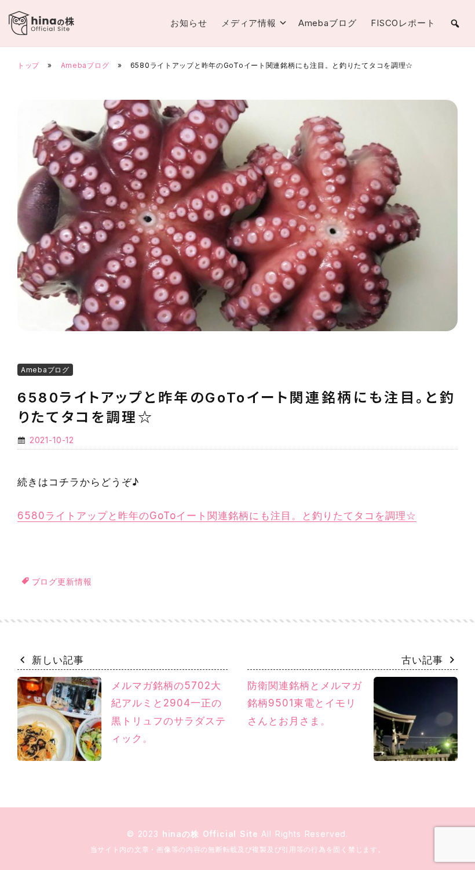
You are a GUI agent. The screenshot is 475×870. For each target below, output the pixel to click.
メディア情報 (248, 22)
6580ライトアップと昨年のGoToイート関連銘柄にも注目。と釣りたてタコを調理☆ (216, 515)
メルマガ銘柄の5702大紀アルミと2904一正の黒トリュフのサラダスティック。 (168, 712)
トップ (28, 65)
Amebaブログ (327, 22)
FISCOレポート (403, 22)
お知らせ (188, 22)
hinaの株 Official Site (212, 834)
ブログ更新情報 (62, 581)
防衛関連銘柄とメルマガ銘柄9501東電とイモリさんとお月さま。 (304, 703)
